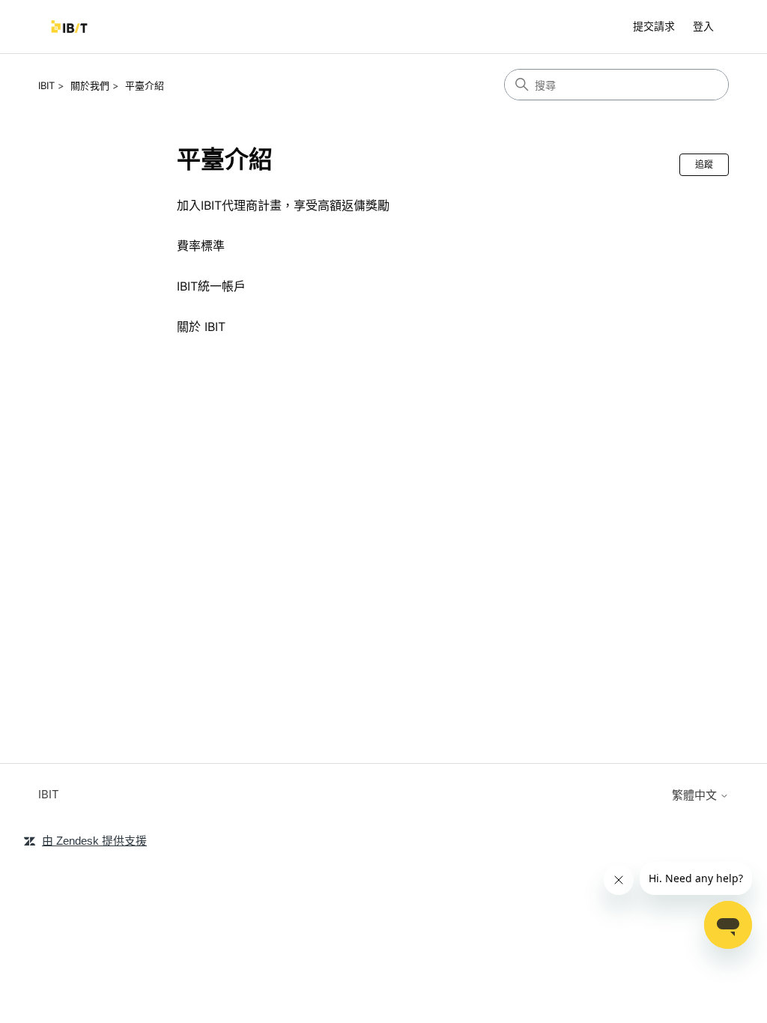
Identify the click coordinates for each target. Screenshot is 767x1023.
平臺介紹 (144, 85)
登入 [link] (703, 25)
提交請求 (654, 25)
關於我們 (89, 85)
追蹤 (704, 164)
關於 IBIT (201, 326)
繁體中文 (696, 795)
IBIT (46, 85)
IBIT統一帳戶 (211, 286)
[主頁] (69, 26)
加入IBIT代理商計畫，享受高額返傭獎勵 (283, 205)
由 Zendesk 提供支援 (94, 840)
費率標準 (201, 245)
